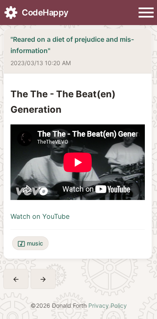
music (30, 244)
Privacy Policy (107, 305)
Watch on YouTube (39, 216)
